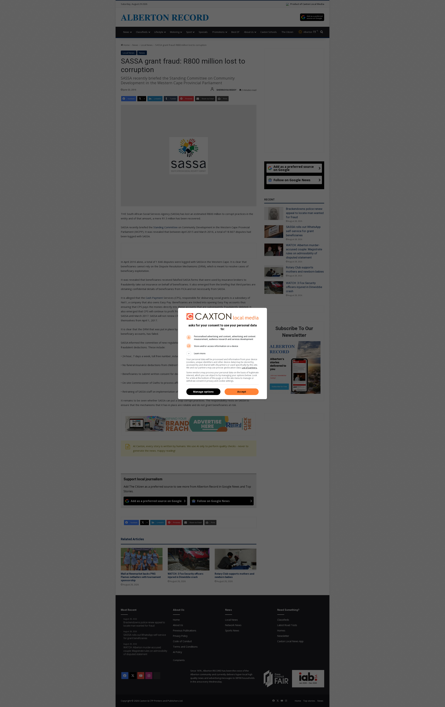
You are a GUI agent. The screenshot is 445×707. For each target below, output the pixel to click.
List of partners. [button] (249, 367)
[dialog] (222, 353)
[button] (222, 353)
